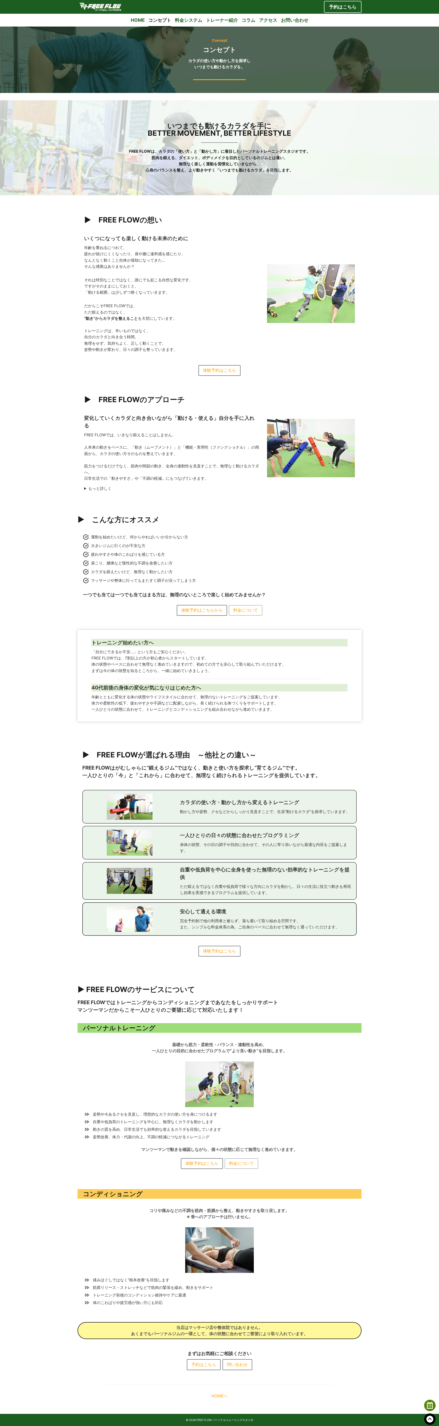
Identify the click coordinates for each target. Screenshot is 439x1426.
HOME (138, 20)
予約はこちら (342, 7)
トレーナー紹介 (222, 20)
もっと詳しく (100, 488)
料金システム (188, 20)
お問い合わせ (294, 20)
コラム (248, 20)
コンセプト (159, 20)
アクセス (268, 20)
